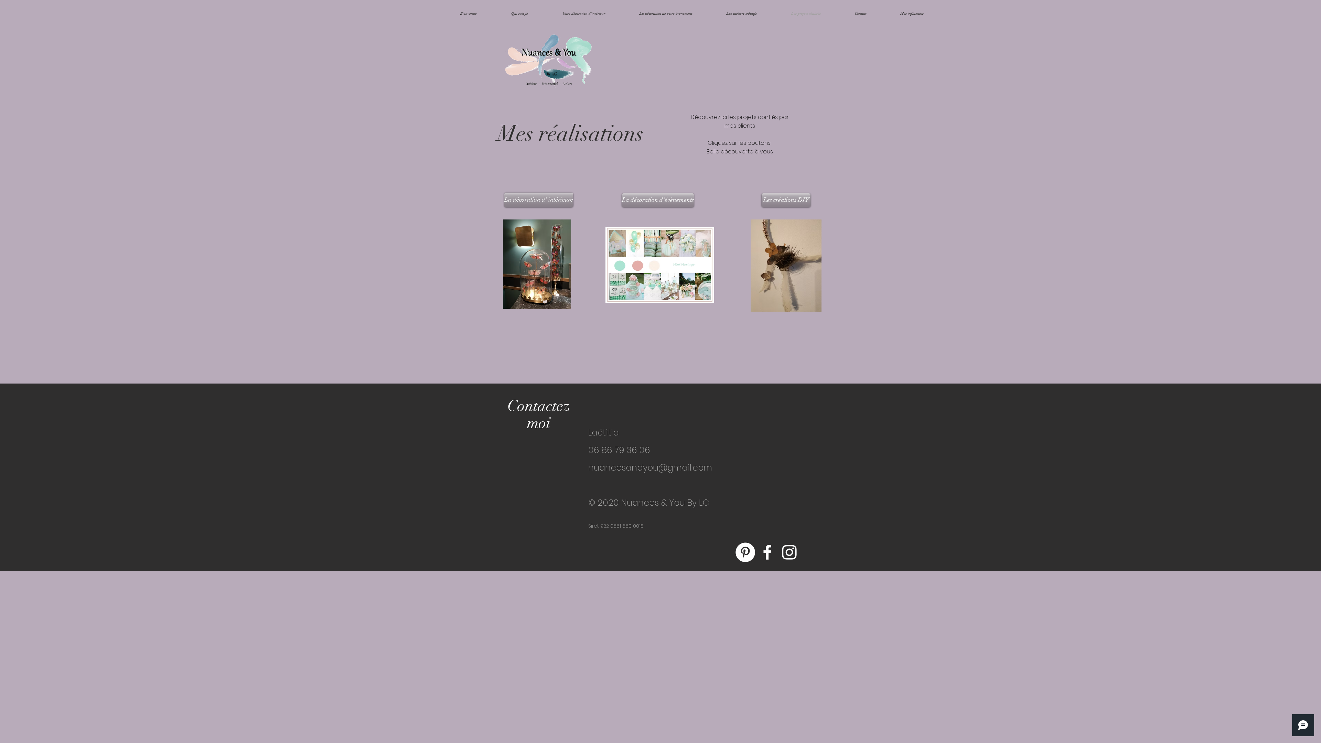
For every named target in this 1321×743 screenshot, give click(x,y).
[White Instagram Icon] (789, 552)
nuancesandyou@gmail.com (650, 468)
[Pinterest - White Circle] (745, 552)
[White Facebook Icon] (767, 552)
